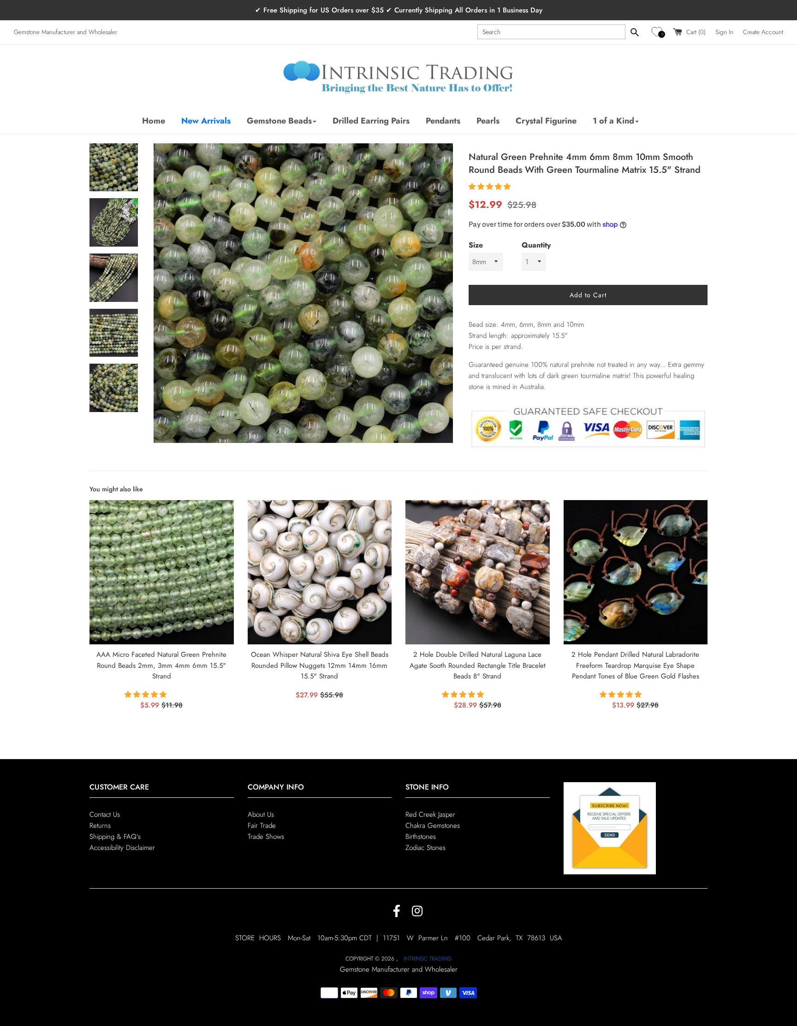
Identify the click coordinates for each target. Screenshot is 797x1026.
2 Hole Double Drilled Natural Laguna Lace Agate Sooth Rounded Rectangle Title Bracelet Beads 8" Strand (478, 665)
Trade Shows (266, 836)
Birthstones (420, 836)
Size (476, 245)
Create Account (763, 32)
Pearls (488, 121)
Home (153, 121)
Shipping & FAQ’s (115, 836)
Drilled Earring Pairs (371, 121)
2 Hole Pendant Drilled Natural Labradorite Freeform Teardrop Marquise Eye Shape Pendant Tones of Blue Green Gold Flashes (635, 665)
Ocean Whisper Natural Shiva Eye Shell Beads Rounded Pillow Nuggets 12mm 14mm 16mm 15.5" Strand (319, 665)
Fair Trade (262, 825)
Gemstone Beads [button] (279, 121)
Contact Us (104, 814)
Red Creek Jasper (430, 814)
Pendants (443, 121)
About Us (261, 814)
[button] (658, 32)
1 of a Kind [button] (613, 121)
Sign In (724, 32)
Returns (100, 825)
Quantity (536, 245)
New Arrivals (206, 121)
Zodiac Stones (425, 848)
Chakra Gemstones (432, 825)
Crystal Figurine (546, 121)
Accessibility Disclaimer (122, 848)
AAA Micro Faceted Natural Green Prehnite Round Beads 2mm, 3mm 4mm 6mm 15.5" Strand (161, 665)
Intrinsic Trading (428, 959)
